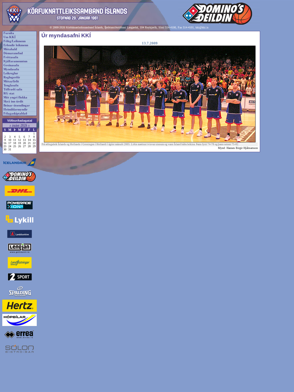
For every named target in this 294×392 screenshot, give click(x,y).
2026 (23, 125)
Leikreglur (10, 73)
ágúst (16, 125)
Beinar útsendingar (16, 105)
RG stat (8, 93)
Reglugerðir (11, 77)
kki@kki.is (202, 27)
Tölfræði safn (12, 89)
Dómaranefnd (13, 53)
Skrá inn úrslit (13, 101)
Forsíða (8, 33)
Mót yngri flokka (15, 97)
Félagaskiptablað (15, 113)
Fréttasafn (10, 57)
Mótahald (10, 49)
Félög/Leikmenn (14, 41)
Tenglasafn (10, 85)
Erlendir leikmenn (15, 45)
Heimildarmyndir (15, 109)
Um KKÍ (9, 37)
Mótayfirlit (11, 81)
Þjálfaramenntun (15, 61)
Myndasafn (11, 69)
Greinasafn (11, 65)
